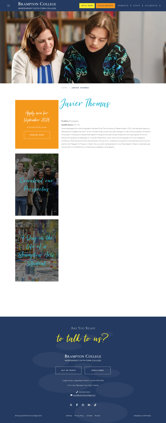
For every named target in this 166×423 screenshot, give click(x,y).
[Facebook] (77, 404)
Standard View (81, 385)
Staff (136, 5)
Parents (123, 5)
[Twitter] (71, 404)
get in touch (68, 370)
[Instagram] (83, 404)
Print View (71, 385)
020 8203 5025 (84, 392)
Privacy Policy (79, 416)
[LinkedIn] (89, 404)
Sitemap (69, 416)
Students (151, 5)
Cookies (89, 416)
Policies (97, 416)
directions (98, 370)
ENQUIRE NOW (37, 135)
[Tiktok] (95, 404)
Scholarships (105, 6)
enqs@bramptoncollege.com (84, 395)
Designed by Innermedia (142, 416)
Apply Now (87, 6)
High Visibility (93, 385)
